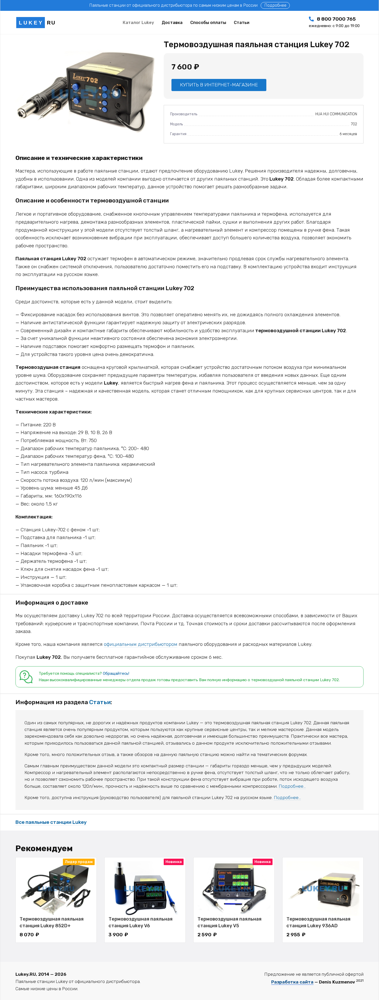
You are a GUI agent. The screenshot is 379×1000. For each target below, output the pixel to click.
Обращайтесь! (116, 673)
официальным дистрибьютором (140, 644)
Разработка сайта (292, 982)
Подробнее (275, 5)
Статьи (100, 702)
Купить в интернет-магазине (219, 85)
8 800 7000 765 (334, 22)
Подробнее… (292, 786)
